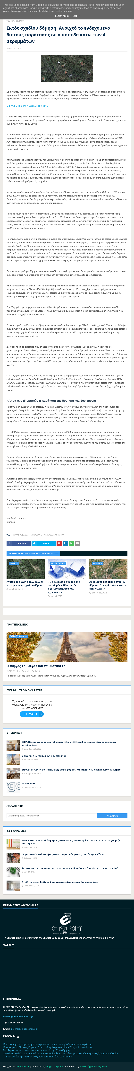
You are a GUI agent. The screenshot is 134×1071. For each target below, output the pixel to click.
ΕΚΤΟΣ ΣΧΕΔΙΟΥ (20, 535)
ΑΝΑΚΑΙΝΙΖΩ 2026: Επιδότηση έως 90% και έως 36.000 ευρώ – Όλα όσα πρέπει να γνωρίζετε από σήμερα (72, 842)
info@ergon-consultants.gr (24, 1029)
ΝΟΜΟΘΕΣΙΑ (36, 535)
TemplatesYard (22, 1066)
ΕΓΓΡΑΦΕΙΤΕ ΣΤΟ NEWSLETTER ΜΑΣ (27, 105)
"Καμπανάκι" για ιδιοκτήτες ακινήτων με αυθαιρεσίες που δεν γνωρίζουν (63, 854)
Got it (76, 16)
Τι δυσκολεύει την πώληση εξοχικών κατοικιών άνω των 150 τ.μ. (37, 1056)
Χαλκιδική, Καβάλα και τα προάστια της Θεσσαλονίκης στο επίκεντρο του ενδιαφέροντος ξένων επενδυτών (60, 1053)
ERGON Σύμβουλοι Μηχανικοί (93, 1066)
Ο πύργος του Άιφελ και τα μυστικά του (37, 666)
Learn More (62, 16)
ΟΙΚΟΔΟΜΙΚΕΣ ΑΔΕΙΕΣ (54, 535)
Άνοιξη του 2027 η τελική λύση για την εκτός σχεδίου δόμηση (25, 583)
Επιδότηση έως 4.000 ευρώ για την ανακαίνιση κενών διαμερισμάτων (60, 882)
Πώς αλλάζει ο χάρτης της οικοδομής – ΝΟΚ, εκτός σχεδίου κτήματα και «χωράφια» (64, 587)
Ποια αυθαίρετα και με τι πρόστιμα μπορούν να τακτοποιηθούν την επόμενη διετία (47, 1044)
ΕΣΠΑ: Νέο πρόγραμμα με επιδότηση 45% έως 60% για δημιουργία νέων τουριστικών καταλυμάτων (69, 743)
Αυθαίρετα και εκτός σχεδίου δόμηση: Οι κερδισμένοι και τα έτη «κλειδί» (108, 585)
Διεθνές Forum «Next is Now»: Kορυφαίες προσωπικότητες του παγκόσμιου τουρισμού (71, 769)
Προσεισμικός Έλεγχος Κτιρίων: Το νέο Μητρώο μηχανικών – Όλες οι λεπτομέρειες (47, 1047)
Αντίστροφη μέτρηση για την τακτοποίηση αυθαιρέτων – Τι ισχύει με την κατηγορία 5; (70, 868)
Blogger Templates (54, 1066)
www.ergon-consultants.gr (18, 1016)
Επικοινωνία (28, 783)
